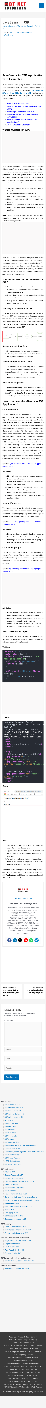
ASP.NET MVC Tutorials (33, 1346)
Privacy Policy (23, 1337)
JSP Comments (11, 1136)
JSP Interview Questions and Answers (19, 1261)
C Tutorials (34, 1349)
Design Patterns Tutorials (23, 1360)
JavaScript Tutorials (16, 1369)
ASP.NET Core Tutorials (13, 1346)
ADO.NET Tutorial (15, 1340)
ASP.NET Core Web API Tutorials (16, 1387)
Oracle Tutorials (36, 1384)
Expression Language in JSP (15, 1219)
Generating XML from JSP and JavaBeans (21, 1197)
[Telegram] (36, 940)
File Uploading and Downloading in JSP (19, 1181)
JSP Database (10, 1191)
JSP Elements (10, 1130)
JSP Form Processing (13, 1164)
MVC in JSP (9, 1210)
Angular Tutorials (30, 1340)
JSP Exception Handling (14, 1216)
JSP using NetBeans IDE (14, 1117)
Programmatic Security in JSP (16, 1233)
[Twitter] (20, 940)
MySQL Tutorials (22, 1384)
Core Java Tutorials (11, 1366)
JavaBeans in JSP (12, 1203)
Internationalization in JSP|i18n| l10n (18, 1206)
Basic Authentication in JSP (15, 1227)
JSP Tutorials (9, 1384)
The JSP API (9, 1120)
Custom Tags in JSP (12, 1148)
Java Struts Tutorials (17, 1381)
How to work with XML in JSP (16, 1194)
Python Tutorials (12, 1372)
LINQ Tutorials (31, 1369)
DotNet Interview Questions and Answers (23, 1363)
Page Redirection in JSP (14, 1244)
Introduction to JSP (12, 1104)
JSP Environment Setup (14, 1108)
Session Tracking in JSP (14, 1175)
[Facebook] (9, 940)
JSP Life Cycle (10, 1126)
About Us (12, 1337)
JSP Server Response (13, 1158)
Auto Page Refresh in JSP (14, 1250)
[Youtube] (26, 940)
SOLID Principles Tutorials (30, 1372)
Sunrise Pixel (38, 1392)
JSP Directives (10, 1133)
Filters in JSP (10, 1172)
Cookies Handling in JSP (14, 1178)
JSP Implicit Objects (12, 1142)
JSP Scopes (9, 1139)
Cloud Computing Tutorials (23, 1355)
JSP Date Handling (12, 1184)
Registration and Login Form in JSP (18, 1240)
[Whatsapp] (31, 940)
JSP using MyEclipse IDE (14, 1114)
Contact (34, 1337)
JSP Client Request (12, 1155)
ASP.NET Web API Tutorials (18, 1349)
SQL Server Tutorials (15, 1375)
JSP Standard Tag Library (14, 1188)
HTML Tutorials (36, 1387)
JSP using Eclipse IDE (13, 1111)
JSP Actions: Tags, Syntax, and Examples (20, 1145)
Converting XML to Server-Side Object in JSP (22, 1200)
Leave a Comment (9, 26)
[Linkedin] (15, 940)
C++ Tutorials (32, 1381)
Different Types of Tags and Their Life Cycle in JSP (24, 1152)
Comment (8, 1021)
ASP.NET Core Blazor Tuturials (23, 1343)
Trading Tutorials (32, 1375)
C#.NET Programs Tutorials (15, 1352)
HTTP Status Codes (12, 1161)
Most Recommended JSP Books (17, 1268)
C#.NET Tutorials (34, 1352)
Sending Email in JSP (13, 1253)
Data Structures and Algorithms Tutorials (23, 1357)
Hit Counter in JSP (12, 1247)
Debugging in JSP (11, 1213)
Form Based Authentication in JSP (18, 1230)
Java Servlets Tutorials (29, 1378)
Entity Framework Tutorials (31, 1366)
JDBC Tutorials (13, 1378)
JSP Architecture (11, 1123)
